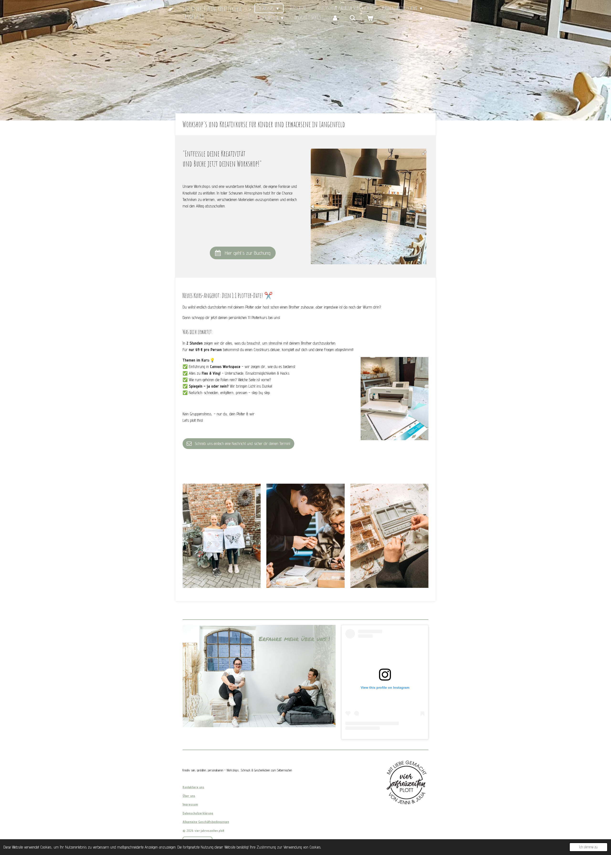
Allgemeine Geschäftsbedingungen (206, 822)
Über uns (189, 796)
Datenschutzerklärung (198, 813)
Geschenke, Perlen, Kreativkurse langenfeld (212, 13)
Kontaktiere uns (193, 787)
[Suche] (352, 18)
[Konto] (335, 18)
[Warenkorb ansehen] (370, 18)
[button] (424, 153)
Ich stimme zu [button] (588, 847)
